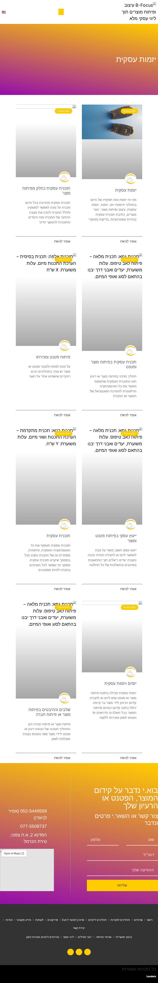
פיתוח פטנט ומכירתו (53, 357)
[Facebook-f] (79, 952)
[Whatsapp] (70, 952)
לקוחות (39, 919)
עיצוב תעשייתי (123, 937)
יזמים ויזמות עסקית (120, 683)
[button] (61, 12)
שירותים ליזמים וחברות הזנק (42, 937)
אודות (9, 919)
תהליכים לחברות (120, 919)
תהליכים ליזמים (97, 919)
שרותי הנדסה (103, 937)
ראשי (149, 919)
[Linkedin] (87, 952)
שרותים (138, 919)
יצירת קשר (79, 927)
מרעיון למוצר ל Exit (73, 919)
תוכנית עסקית (58, 535)
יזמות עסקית (125, 190)
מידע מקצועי (24, 919)
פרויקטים (52, 919)
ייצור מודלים (85, 937)
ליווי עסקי (68, 937)
